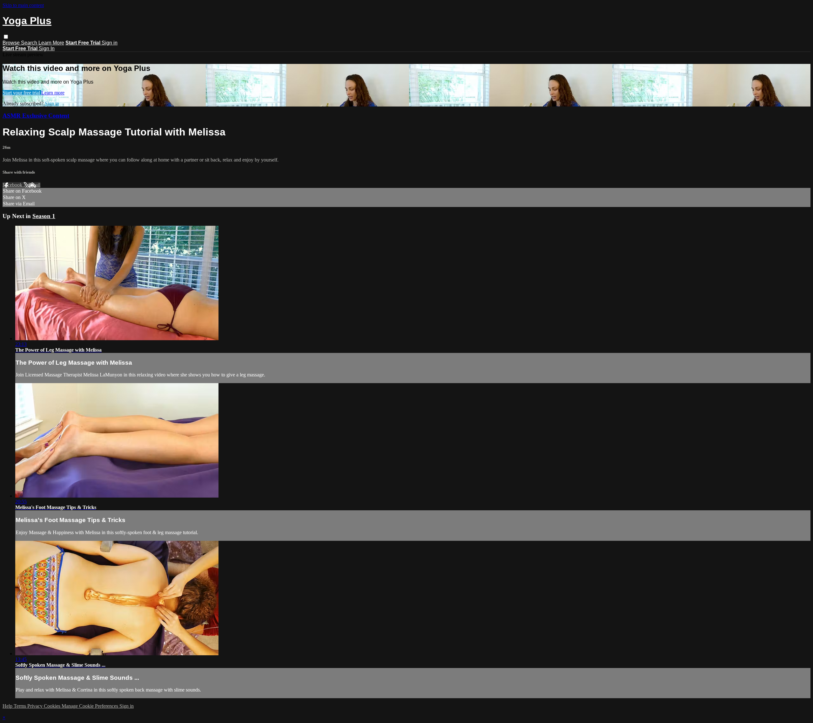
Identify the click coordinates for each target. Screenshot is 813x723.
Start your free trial (22, 92)
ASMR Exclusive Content (36, 115)
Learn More (51, 42)
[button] (6, 37)
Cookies (53, 706)
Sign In (47, 48)
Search (29, 42)
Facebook (13, 185)
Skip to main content (23, 5)
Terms (20, 706)
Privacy (35, 706)
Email (34, 185)
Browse (12, 42)
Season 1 (43, 216)
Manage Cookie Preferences (90, 706)
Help (8, 706)
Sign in (110, 42)
